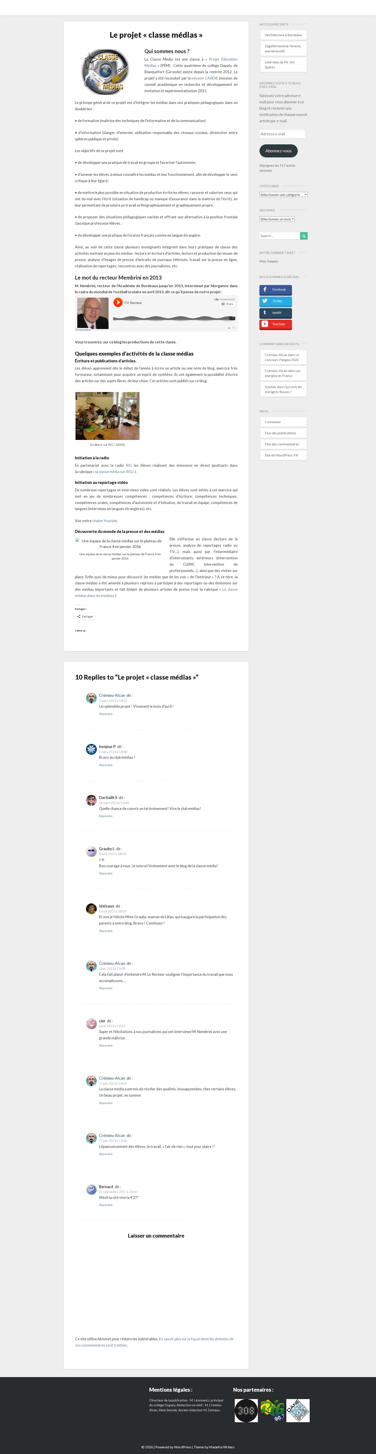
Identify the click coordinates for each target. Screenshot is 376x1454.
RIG (129, 465)
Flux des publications (280, 433)
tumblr (276, 312)
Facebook (279, 289)
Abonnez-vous (278, 150)
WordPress (182, 1447)
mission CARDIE (204, 78)
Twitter (277, 301)
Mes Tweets (268, 261)
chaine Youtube (104, 520)
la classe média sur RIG (113, 471)
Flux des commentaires (282, 444)
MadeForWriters (222, 1447)
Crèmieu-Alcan (112, 695)
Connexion (273, 422)
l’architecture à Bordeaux (283, 35)
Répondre (105, 714)
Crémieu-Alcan (112, 1078)
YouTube (278, 324)
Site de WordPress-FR (281, 455)
